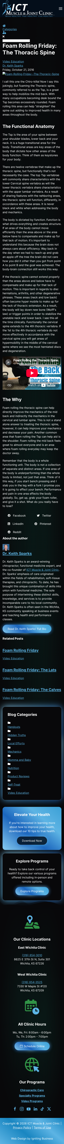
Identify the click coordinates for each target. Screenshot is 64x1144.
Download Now (32, 840)
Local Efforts (16, 743)
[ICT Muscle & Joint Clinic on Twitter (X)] (49, 1108)
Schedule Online (34, 1046)
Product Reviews (18, 776)
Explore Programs (32, 891)
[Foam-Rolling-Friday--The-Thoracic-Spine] (31, 74)
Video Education (13, 61)
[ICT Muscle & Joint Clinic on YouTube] (28, 1108)
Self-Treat (14, 784)
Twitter (45, 515)
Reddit (15, 532)
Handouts (14, 727)
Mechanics (14, 751)
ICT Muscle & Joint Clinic (42, 569)
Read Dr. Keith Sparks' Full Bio (27, 629)
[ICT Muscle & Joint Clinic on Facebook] (15, 1108)
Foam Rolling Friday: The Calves (32, 689)
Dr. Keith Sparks (13, 65)
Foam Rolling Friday (21, 650)
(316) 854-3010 (32, 955)
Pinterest (44, 523)
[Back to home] (28, 8)
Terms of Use (42, 1127)
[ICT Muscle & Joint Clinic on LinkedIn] (35, 1108)
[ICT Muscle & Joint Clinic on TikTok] (42, 1108)
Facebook (18, 515)
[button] (60, 8)
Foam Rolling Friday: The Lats (29, 670)
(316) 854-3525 (32, 982)
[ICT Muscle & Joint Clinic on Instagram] (22, 1108)
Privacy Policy (22, 1127)
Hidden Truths (17, 735)
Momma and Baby (19, 760)
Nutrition (13, 768)
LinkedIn (16, 523)
